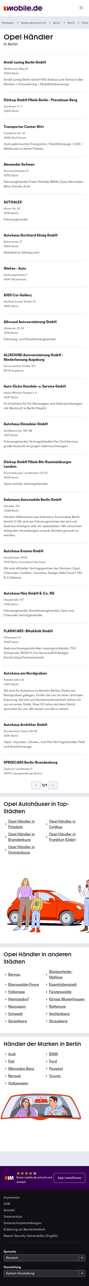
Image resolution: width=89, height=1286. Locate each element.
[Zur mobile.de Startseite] (23, 8)
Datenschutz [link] (13, 1217)
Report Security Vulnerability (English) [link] (31, 1236)
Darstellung (12, 1267)
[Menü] (81, 8)
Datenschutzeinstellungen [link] (23, 1223)
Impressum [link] (12, 1197)
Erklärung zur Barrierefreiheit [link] (24, 1229)
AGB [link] (7, 1204)
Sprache (10, 1252)
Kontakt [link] (9, 1210)
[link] (26, 424)
